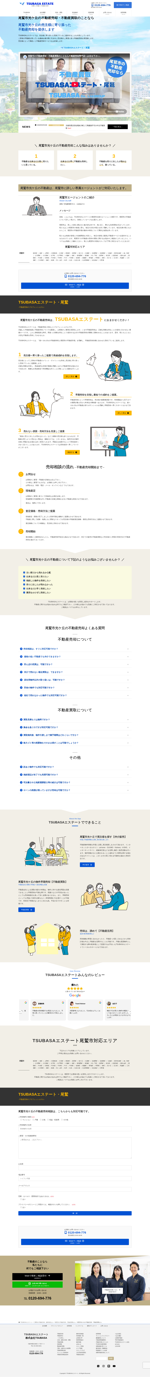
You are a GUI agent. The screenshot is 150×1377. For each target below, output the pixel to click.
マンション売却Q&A (62, 1352)
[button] (71, 376)
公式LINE (117, 1346)
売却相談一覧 (80, 1336)
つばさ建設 (118, 1336)
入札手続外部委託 (81, 1352)
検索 (111, 1358)
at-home (117, 1344)
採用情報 (69, 1326)
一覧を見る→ (118, 127)
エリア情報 (79, 1348)
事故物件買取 (60, 1346)
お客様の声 (79, 1338)
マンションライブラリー (102, 1336)
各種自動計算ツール (101, 1346)
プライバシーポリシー (57, 1326)
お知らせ (78, 1344)
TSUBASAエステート (36, 1334)
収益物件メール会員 (101, 1350)
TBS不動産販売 (119, 1340)
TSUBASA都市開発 (101, 1344)
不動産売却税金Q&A (62, 1354)
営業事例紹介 (80, 1340)
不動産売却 (60, 1333)
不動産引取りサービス (102, 1342)
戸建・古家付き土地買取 (64, 1348)
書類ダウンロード (92, 1326)
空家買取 (59, 1344)
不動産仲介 (60, 1336)
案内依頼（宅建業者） (102, 1348)
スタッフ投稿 (80, 1346)
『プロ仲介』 (60, 1338)
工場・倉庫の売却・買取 (64, 1340)
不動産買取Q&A (61, 1350)
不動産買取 (60, 1342)
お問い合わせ (104, 1326)
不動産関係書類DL (101, 1340)
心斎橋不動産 (118, 1338)
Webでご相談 (124, 5)
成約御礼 (56, 125)
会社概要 (44, 1326)
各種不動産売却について (102, 1352)
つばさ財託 (118, 1333)
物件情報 (78, 1342)
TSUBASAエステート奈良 (122, 1342)
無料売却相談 (80, 1333)
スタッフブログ (80, 1350)
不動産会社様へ (80, 1354)
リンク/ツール (79, 1326)
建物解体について (101, 1338)
